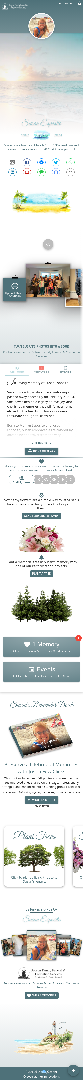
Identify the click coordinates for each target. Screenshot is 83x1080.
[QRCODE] (12, 162)
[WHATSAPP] (70, 162)
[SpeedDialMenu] (73, 1070)
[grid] (41, 299)
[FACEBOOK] (27, 162)
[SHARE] (56, 172)
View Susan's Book (41, 800)
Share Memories (43, 995)
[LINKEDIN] (12, 172)
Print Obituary (44, 451)
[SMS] (41, 172)
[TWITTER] (56, 162)
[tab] (17, 370)
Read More (41, 443)
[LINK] (70, 172)
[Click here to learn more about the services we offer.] (41, 973)
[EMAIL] (27, 172)
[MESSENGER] (41, 162)
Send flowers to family (41, 515)
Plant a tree (41, 573)
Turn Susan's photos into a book (41, 346)
